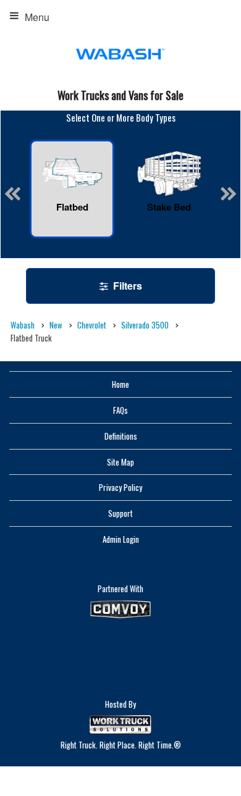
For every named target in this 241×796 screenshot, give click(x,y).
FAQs (120, 410)
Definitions (120, 436)
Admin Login (121, 539)
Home (120, 384)
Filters (126, 286)
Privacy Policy (120, 487)
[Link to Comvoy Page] (120, 609)
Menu (37, 17)
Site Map (120, 462)
